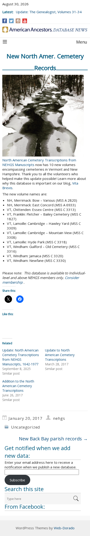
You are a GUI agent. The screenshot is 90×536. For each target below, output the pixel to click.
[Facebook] (5, 21)
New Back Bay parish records (53, 439)
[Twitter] (11, 21)
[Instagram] (18, 21)
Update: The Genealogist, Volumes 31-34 (49, 11)
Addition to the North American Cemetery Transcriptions (18, 386)
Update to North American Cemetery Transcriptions (60, 355)
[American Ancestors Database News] (45, 29)
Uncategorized (25, 427)
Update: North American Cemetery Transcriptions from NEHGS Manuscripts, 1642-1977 (20, 357)
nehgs (59, 418)
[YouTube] (24, 21)
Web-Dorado (64, 528)
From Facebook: (25, 506)
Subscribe (17, 480)
